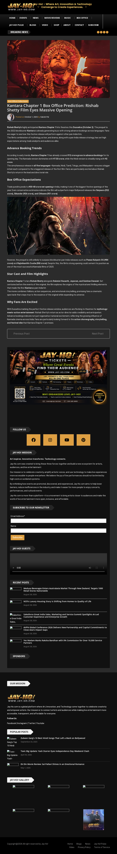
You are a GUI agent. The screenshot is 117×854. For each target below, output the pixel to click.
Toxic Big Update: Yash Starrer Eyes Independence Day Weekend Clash (55, 751)
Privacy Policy (84, 847)
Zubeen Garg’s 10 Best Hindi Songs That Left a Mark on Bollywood (53, 738)
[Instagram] (50, 440)
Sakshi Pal (44, 117)
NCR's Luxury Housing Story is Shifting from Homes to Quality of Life (57, 601)
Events (23, 17)
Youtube (40, 723)
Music (67, 17)
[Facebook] (34, 440)
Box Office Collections (18, 101)
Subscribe (93, 25)
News (36, 17)
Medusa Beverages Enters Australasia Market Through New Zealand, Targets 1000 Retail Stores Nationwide (63, 589)
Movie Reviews (52, 17)
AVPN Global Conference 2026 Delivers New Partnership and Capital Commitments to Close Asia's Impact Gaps (65, 628)
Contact (79, 25)
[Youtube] (67, 440)
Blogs (33, 25)
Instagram (22, 723)
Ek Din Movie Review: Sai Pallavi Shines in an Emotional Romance (52, 764)
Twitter (31, 723)
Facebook (11, 723)
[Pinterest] (83, 440)
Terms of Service (102, 847)
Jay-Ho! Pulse (16, 25)
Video (45, 25)
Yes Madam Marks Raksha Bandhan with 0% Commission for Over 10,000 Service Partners (63, 641)
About (66, 25)
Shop (56, 25)
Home (12, 17)
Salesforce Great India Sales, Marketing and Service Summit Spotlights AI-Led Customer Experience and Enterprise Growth (61, 615)
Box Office (82, 17)
